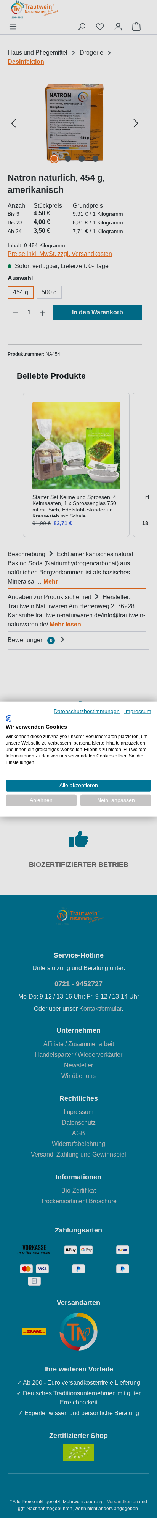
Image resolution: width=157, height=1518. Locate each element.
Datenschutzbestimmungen (87, 711)
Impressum (137, 711)
